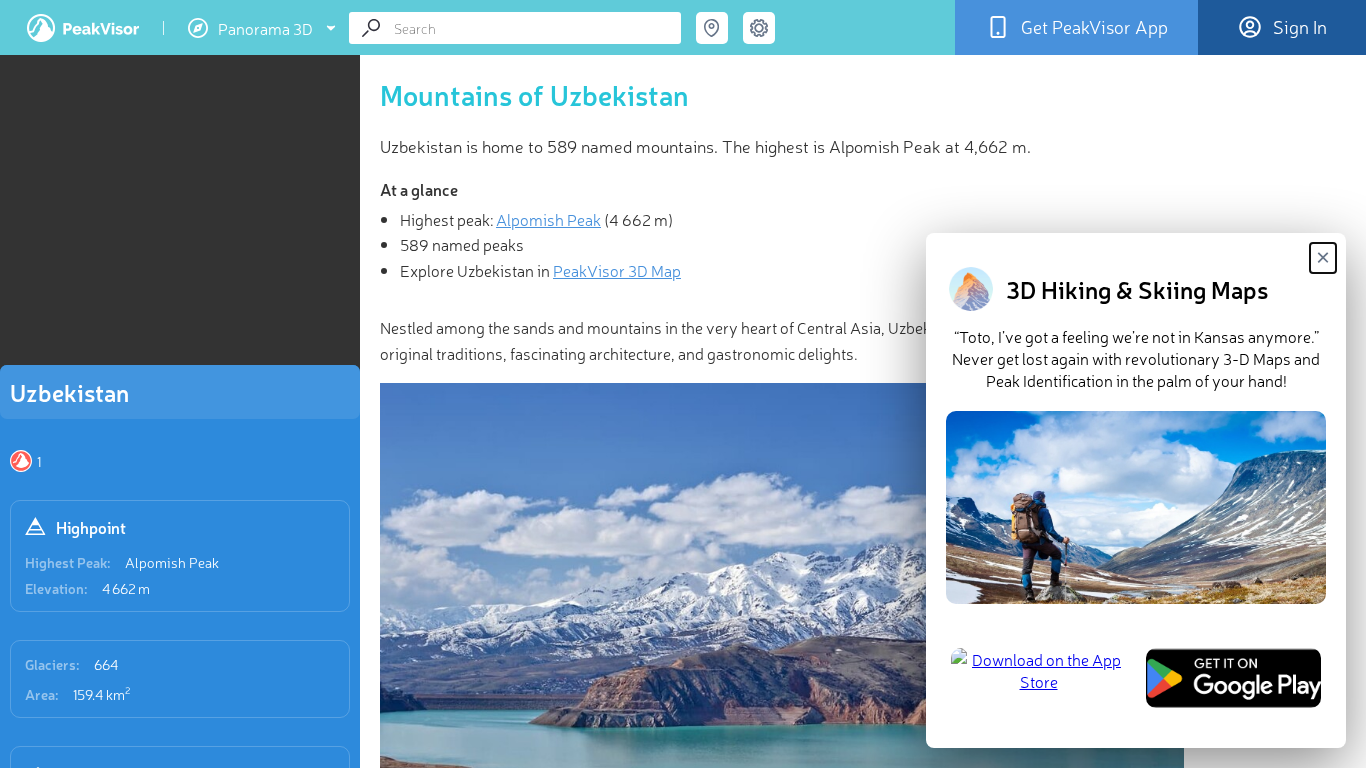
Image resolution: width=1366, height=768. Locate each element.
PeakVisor (83, 28)
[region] (180, 216)
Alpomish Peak (172, 562)
